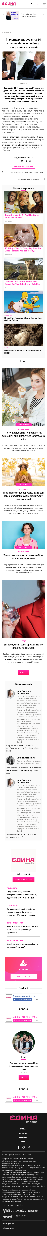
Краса (23, 641)
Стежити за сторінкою (23, 999)
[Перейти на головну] (9, 4)
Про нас (23, 1129)
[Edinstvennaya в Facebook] (18, 1147)
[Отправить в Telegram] (26, 161)
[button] (32, 4)
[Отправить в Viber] (29, 161)
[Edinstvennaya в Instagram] (23, 1147)
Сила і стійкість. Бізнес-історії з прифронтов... (29, 15)
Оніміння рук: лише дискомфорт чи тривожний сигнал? (23, 946)
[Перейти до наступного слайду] (44, 15)
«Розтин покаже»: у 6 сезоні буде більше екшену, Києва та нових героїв (23, 1066)
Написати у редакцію (23, 166)
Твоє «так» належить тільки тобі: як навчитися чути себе (23, 557)
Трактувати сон (23, 976)
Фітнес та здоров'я (15, 923)
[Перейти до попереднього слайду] (3, 15)
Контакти (23, 1133)
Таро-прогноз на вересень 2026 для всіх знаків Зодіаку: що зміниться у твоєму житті (23, 496)
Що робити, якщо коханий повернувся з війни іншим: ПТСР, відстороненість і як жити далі (22, 895)
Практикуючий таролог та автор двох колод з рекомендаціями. (29, 762)
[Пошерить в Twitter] (22, 161)
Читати (24, 1077)
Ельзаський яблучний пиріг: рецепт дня (25, 172)
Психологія (23, 429)
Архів (23, 1142)
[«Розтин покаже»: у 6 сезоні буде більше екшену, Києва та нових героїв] (23, 1042)
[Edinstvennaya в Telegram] (28, 1147)
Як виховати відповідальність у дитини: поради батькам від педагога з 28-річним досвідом (21, 912)
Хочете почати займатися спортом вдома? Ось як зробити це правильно (22, 929)
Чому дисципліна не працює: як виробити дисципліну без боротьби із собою (23, 436)
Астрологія (23, 489)
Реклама (23, 1137)
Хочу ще (23, 672)
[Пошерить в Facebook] (18, 161)
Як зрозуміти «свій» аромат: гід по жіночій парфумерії (23, 646)
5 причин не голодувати (28, 179)
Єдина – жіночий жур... (25, 996)
